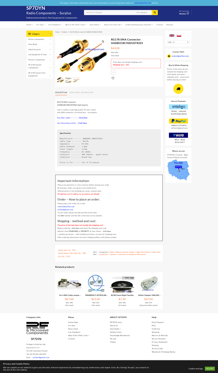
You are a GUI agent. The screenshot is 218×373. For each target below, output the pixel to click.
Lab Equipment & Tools (37, 55)
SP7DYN (35, 8)
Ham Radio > (115, 329)
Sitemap (155, 345)
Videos (113, 342)
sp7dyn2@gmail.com (179, 128)
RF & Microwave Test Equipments (36, 74)
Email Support (158, 322)
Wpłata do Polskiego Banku (163, 352)
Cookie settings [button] (196, 369)
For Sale (71, 325)
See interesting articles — (72, 123)
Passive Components (36, 60)
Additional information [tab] (81, 92)
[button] (103, 41)
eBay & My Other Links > (78, 335)
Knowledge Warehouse (120, 335)
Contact (71, 339)
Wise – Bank (180, 140)
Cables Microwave (142, 252)
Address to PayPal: (179, 125)
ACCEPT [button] (209, 369)
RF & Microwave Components (35, 66)
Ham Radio (32, 44)
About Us (114, 325)
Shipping (155, 332)
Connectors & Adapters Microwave (132, 254)
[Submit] (155, 12)
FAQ (154, 325)
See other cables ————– (72, 118)
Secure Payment (159, 339)
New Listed (73, 329)
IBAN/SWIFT (180, 142)
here (186, 155)
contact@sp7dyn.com (180, 56)
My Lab (113, 339)
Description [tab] (61, 92)
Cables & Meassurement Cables (121, 252)
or (79, 231)
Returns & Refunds (160, 335)
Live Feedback (74, 332)
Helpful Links (115, 332)
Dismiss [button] (155, 3)
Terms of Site (157, 348)
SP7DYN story (116, 322)
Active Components (36, 39)
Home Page (73, 322)
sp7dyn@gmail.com (41, 357)
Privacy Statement (160, 342)
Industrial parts (34, 49)
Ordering (156, 329)
